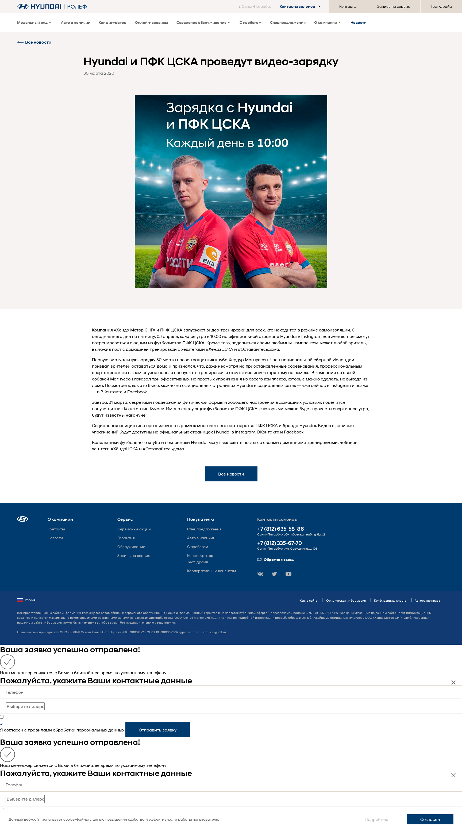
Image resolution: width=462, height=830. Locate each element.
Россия (30, 600)
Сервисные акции (134, 529)
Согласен (430, 819)
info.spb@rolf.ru (214, 632)
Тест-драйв (441, 6)
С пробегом (250, 22)
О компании (325, 22)
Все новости (38, 42)
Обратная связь (279, 559)
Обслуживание (131, 546)
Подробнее (376, 819)
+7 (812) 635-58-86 (280, 529)
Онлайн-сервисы (151, 22)
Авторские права (427, 600)
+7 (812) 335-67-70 (279, 543)
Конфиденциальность (390, 600)
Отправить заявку (157, 729)
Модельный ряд (32, 22)
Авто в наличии (75, 22)
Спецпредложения (288, 22)
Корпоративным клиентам (211, 570)
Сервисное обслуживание (201, 22)
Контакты (348, 6)
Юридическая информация (346, 600)
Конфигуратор (112, 22)
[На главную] (39, 6)
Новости (359, 22)
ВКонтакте (268, 431)
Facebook (293, 431)
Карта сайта (308, 600)
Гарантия (126, 537)
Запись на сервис (393, 6)
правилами (40, 729)
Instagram (245, 431)
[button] (281, 6)
